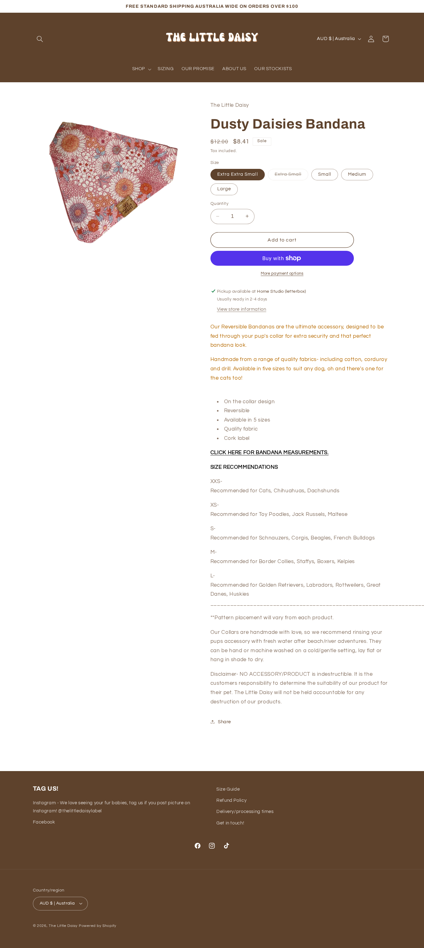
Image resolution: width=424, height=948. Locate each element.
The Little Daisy (63, 926)
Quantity (219, 203)
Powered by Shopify (97, 926)
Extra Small (292, 175)
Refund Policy (231, 800)
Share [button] (224, 721)
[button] (40, 39)
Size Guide (228, 789)
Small (324, 174)
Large (224, 189)
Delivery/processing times (245, 811)
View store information (241, 309)
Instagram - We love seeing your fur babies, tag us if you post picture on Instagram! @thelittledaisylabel (111, 807)
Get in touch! (230, 823)
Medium (357, 174)
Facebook (44, 822)
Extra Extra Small (237, 174)
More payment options (282, 273)
